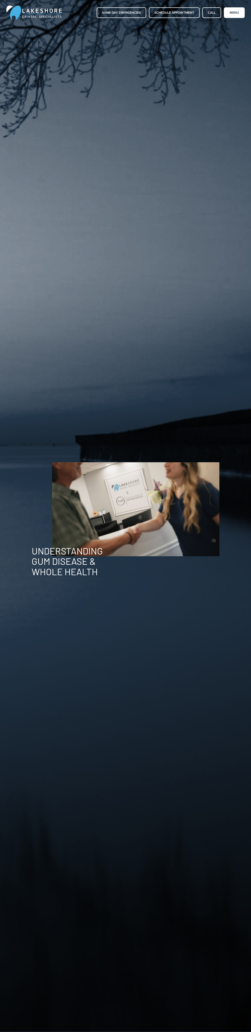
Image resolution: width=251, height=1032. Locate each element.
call (212, 12)
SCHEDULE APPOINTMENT (174, 12)
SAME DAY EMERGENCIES (121, 12)
